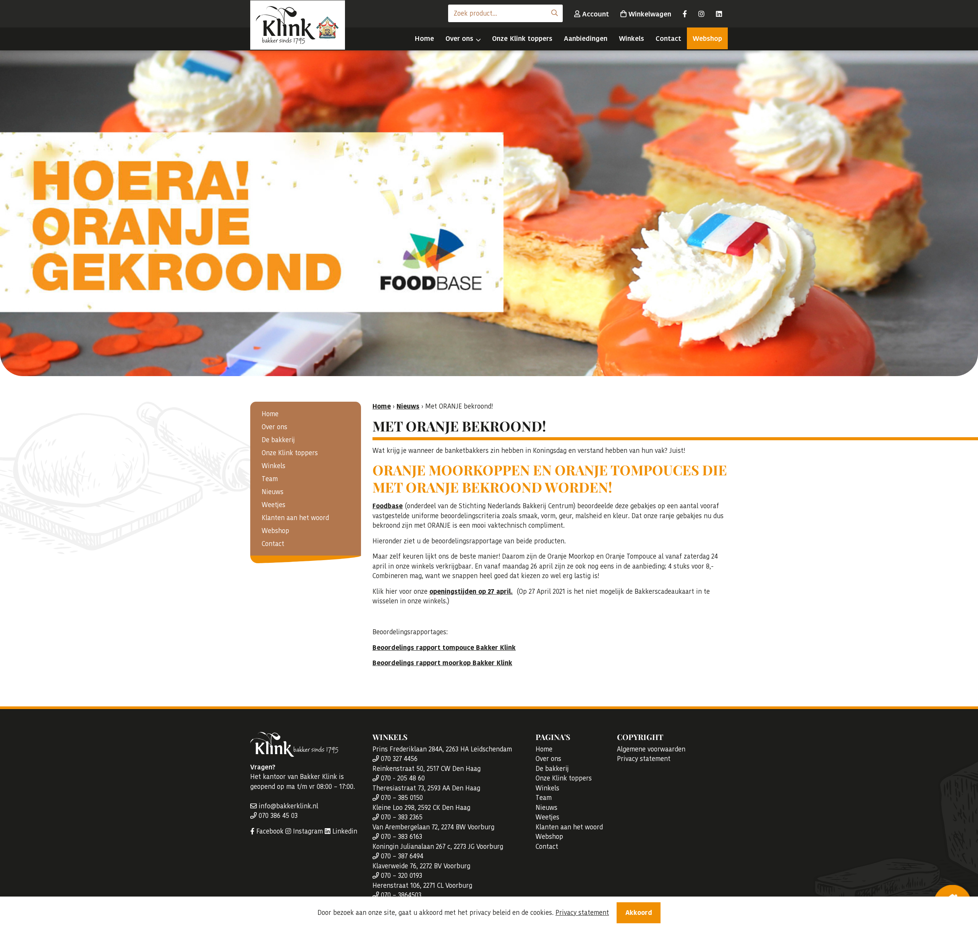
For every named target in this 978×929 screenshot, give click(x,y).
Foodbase (387, 506)
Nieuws (272, 491)
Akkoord (638, 912)
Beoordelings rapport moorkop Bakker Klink (442, 662)
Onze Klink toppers (522, 38)
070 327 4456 (398, 758)
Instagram (307, 831)
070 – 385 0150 (401, 797)
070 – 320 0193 (400, 875)
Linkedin (343, 831)
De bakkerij (278, 439)
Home (424, 38)
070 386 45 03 (277, 815)
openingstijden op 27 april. (471, 591)
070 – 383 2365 (401, 817)
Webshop (707, 38)
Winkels (631, 38)
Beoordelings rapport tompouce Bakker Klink (444, 647)
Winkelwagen (649, 14)
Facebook (268, 831)
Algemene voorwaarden (651, 749)
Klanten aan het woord (295, 517)
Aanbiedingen (585, 38)
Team (270, 478)
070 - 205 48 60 (402, 778)
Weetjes (273, 504)
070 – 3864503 (400, 895)
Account (594, 14)
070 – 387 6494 (401, 856)
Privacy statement (643, 758)
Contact (668, 38)
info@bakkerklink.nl (287, 806)
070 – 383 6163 (400, 836)
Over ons (459, 38)
